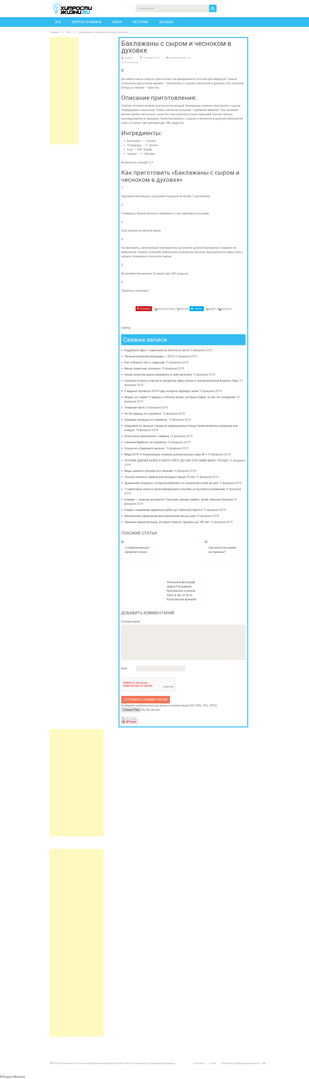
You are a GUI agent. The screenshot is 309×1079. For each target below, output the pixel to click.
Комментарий (130, 621)
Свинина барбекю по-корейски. (145, 442)
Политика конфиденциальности (240, 1063)
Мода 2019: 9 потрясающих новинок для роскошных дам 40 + (165, 454)
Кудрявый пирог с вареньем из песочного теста (156, 350)
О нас (213, 1063)
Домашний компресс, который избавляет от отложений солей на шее (171, 483)
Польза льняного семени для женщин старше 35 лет (159, 477)
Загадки (166, 22)
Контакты (199, 1063)
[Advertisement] (64, 90)
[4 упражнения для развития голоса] (140, 541)
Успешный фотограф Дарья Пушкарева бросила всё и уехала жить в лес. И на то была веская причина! (181, 590)
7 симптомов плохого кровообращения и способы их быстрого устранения (174, 489)
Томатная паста (134, 407)
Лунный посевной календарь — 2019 (149, 356)
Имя (124, 668)
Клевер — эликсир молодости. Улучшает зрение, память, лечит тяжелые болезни (178, 499)
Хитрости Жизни (86, 22)
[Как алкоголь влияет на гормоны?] (223, 541)
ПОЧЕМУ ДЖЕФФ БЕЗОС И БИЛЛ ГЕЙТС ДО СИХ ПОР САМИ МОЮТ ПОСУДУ (176, 460)
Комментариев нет (180, 57)
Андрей (129, 57)
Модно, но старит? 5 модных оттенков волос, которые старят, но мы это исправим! (180, 397)
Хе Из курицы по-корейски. (142, 413)
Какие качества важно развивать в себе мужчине (158, 374)
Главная (54, 32)
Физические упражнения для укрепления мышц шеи (160, 516)
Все (58, 22)
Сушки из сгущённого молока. (144, 448)
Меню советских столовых (142, 368)
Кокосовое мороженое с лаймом (146, 436)
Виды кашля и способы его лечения (148, 471)
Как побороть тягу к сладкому (144, 362)
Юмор (117, 22)
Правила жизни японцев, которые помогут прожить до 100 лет (166, 522)
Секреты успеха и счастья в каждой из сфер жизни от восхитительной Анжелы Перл (181, 380)
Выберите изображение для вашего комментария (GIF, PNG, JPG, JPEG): (169, 705)
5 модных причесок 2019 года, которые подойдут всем (161, 391)
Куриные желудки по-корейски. (146, 419)
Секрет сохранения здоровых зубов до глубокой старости (163, 510)
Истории (140, 22)
